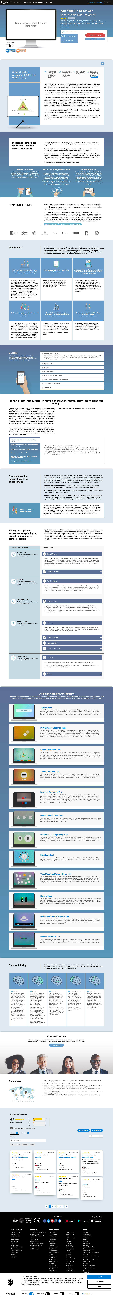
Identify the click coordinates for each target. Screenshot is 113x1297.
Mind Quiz (85, 1254)
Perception (14, 1256)
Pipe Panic (52, 1237)
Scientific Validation (38, 2)
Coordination (14, 1252)
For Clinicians (86, 1234)
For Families (86, 1232)
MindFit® (85, 1241)
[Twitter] (48, 1221)
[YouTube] (52, 1221)
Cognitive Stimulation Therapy (91, 1256)
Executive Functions (16, 1250)
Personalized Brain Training (90, 1259)
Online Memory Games (89, 1265)
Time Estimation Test (49, 772)
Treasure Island (53, 1247)
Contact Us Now (56, 1045)
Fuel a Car (69, 1252)
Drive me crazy (53, 1250)
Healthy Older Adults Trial (37, 1236)
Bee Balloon (69, 1243)
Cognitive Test (17, 2)
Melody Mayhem (53, 1267)
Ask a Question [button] (84, 1130)
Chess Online (52, 1232)
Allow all (99, 1276)
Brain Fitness (14, 1241)
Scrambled (52, 1263)
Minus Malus (69, 1256)
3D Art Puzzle (52, 1270)
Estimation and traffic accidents (70, 224)
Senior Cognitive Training (36, 1243)
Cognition (13, 1243)
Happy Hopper (70, 1232)
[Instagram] (56, 1221)
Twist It (68, 1263)
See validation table (51, 224)
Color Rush (52, 1269)
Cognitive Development (89, 1248)
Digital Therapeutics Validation (38, 1232)
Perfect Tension (70, 1259)
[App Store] (96, 1221)
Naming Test (46, 896)
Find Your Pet (52, 1265)
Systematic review (35, 1247)
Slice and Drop (70, 1261)
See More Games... (71, 1270)
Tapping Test (46, 707)
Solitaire (51, 1241)
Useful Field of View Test (51, 816)
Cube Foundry (70, 1247)
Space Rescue (53, 1256)
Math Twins (69, 1254)
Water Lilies (69, 1265)
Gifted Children (87, 1270)
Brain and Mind (15, 1234)
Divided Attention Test (50, 937)
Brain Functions (15, 1248)
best (19, 1144)
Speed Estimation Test (50, 750)
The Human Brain (15, 1232)
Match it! (51, 1254)
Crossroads (69, 1245)
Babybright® (86, 1243)
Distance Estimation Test (51, 792)
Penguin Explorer (70, 1237)
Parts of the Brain (15, 1236)
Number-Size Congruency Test (54, 834)
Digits (67, 1239)
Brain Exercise (86, 1250)
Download (94, 76)
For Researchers (87, 1236)
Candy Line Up (70, 1234)
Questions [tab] (24, 1133)
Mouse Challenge (70, 1258)
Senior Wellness (34, 1239)
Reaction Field (70, 1267)
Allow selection (99, 1281)
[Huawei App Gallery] (71, 1221)
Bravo (13, 1144)
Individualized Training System (91, 1252)
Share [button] (15, 1166)
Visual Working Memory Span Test (55, 874)
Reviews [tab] (13, 1133)
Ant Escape (52, 1245)
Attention (13, 1258)
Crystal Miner (52, 1239)
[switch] (47, 1293)
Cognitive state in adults (36, 1245)
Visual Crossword (54, 1252)
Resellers (85, 1245)
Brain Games (86, 1261)
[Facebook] (44, 1221)
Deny (99, 1286)
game (32, 1144)
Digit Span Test (47, 855)
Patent (85, 1239)
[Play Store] (83, 1221)
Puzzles (68, 1236)
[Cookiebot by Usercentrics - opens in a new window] (10, 1294)
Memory (13, 1254)
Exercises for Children (88, 1247)
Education (85, 1237)
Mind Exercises (87, 1258)
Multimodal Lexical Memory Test (54, 916)
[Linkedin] (59, 1221)
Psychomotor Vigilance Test (52, 728)
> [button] (66, 1206)
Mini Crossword (53, 1234)
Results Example (95, 39)
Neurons (13, 1237)
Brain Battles (86, 1272)
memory (25, 1144)
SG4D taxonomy (34, 1248)
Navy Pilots (33, 1237)
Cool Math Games (87, 1267)
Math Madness (53, 1258)
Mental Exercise (87, 1263)
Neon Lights (52, 1248)
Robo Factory (52, 1243)
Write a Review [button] (97, 1130)
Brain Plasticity (15, 1239)
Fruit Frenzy (52, 1236)
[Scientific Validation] (56, 239)
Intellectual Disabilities (17, 1247)
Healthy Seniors (34, 1241)
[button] (22, 1167)
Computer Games (34, 1234)
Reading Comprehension (89, 1269)
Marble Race (52, 1259)
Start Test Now (95, 35)
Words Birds (69, 1269)
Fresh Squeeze (70, 1248)
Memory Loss (14, 1245)
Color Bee (68, 1241)
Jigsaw (68, 1250)
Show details (86, 1293)
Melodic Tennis (53, 1261)
